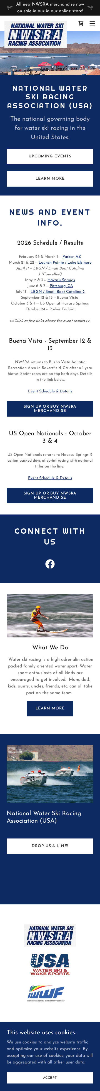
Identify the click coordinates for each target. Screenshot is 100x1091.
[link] (35, 23)
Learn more (50, 708)
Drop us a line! (50, 846)
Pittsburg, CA (61, 286)
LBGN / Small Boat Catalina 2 (58, 292)
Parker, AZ (71, 257)
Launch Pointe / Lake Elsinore (65, 263)
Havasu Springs (61, 280)
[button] (81, 23)
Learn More (50, 179)
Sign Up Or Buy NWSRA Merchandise (50, 409)
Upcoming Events (50, 156)
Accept (50, 1077)
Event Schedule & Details (50, 391)
